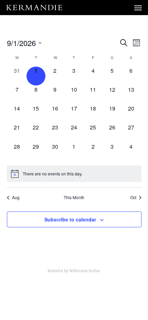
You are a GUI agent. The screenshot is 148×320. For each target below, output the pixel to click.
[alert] (74, 173)
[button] (138, 7)
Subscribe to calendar (70, 219)
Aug (16, 197)
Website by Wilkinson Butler (73, 270)
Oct (133, 197)
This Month (74, 197)
